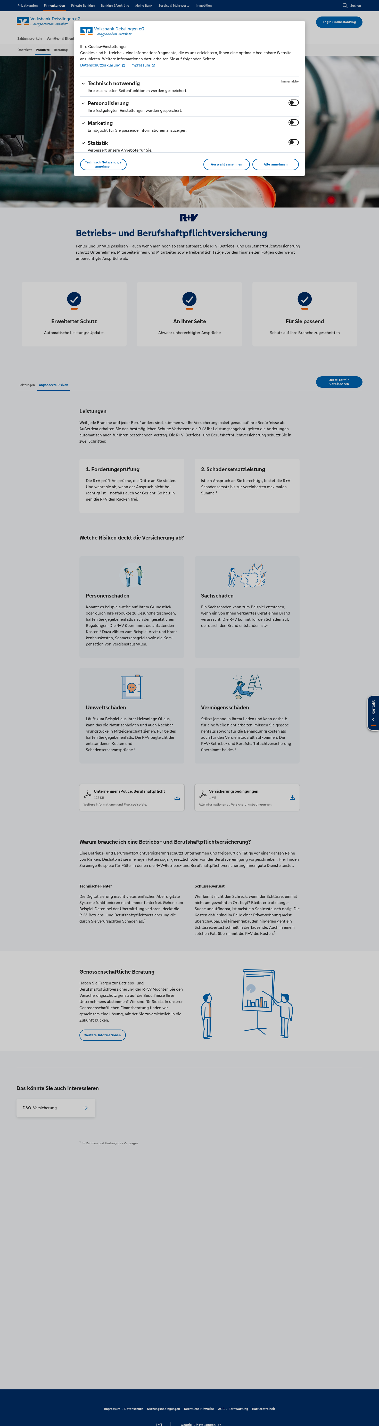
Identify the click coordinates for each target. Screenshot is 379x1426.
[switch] (294, 103)
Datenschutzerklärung (100, 65)
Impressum (140, 65)
